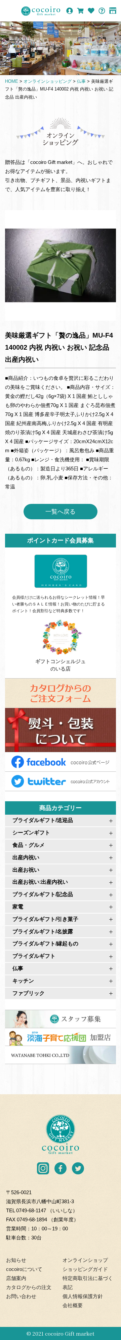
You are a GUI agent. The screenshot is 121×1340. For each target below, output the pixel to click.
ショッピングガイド (85, 1269)
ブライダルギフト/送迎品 (42, 820)
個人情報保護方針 (83, 1296)
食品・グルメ (28, 845)
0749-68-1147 (31, 1210)
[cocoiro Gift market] (40, 11)
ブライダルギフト (33, 956)
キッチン (23, 981)
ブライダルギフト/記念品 (42, 894)
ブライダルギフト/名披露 (42, 931)
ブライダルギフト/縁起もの (45, 943)
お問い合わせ (21, 1296)
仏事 (17, 968)
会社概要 (73, 1305)
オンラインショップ (85, 1260)
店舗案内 (16, 1278)
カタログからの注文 (28, 1287)
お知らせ (16, 1260)
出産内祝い (25, 857)
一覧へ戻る (60, 511)
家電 (17, 907)
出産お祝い (25, 870)
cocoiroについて (24, 1269)
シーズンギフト (31, 832)
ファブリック (28, 993)
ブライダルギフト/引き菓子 (45, 919)
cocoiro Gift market (69, 1333)
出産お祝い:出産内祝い (40, 882)
